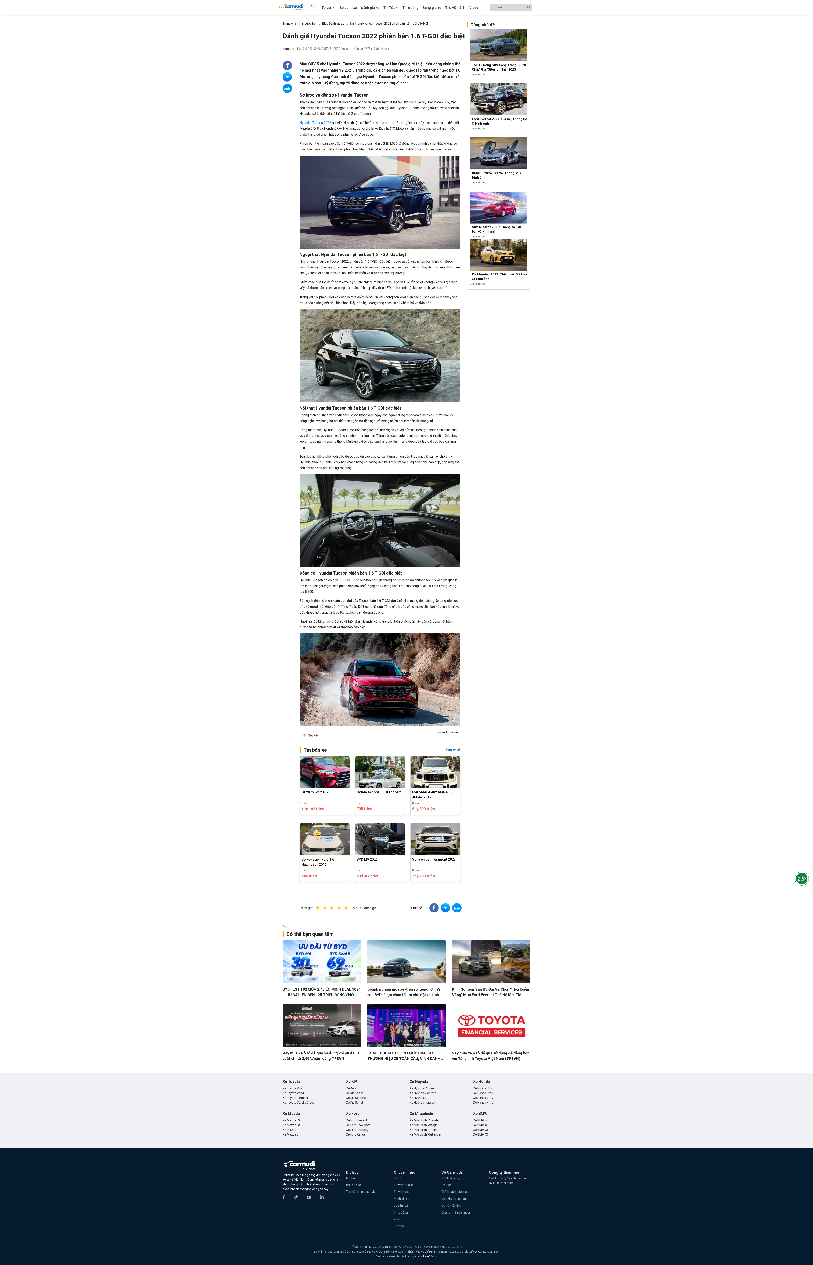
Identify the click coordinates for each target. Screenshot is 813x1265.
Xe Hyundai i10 (419, 1098)
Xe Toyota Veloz (293, 1093)
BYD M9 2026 (367, 859)
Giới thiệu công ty (452, 1178)
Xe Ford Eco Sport (358, 1125)
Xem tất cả (453, 749)
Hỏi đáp (399, 1226)
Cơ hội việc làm (451, 1205)
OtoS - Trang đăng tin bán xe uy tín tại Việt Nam (508, 1180)
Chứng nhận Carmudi (455, 1212)
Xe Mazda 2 (291, 1130)
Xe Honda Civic (483, 1093)
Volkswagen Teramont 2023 (434, 859)
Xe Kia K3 (352, 1088)
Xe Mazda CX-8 (293, 1125)
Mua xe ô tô (354, 1178)
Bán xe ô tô (353, 1185)
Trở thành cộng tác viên (361, 1191)
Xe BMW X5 (481, 1130)
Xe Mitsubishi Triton (423, 1130)
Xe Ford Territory (357, 1130)
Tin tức (398, 1178)
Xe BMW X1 (481, 1125)
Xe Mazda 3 (291, 1134)
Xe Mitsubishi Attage (423, 1125)
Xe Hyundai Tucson (422, 1102)
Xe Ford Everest (356, 1120)
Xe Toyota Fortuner (295, 1098)
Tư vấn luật (401, 1191)
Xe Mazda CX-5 (293, 1120)
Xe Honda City (482, 1088)
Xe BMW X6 (481, 1134)
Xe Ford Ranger (356, 1134)
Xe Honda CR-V (483, 1098)
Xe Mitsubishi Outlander (425, 1134)
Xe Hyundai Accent (422, 1088)
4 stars (343, 907)
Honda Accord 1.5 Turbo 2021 (380, 792)
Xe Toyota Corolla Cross (298, 1102)
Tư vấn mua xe (404, 1185)
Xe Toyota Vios (293, 1088)
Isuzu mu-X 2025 (314, 792)
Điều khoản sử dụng (454, 1198)
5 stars (350, 907)
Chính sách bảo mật (454, 1191)
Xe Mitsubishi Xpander (425, 1120)
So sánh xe (401, 1205)
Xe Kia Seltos (355, 1093)
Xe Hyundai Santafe (423, 1093)
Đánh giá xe (401, 1198)
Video (397, 1219)
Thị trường (401, 1212)
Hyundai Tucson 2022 (315, 123)
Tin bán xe (315, 750)
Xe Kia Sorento (356, 1098)
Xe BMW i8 (480, 1120)
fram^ (426, 1256)
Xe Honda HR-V (483, 1102)
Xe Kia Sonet (354, 1102)
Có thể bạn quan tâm (310, 934)
